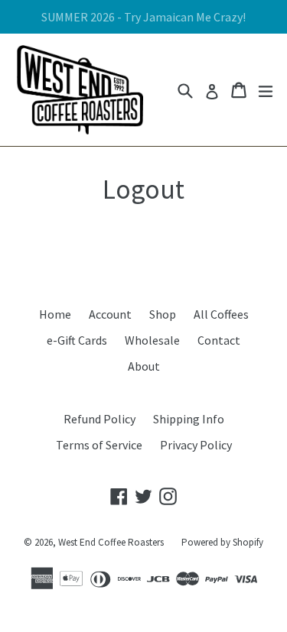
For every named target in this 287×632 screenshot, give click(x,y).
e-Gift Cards (77, 340)
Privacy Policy (196, 444)
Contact (218, 340)
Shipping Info (188, 418)
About (144, 366)
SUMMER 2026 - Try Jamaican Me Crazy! (143, 16)
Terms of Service (99, 444)
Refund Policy (99, 418)
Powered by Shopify (222, 542)
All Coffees (221, 314)
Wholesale (152, 340)
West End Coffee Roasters (111, 542)
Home (55, 314)
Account (110, 314)
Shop (162, 314)
